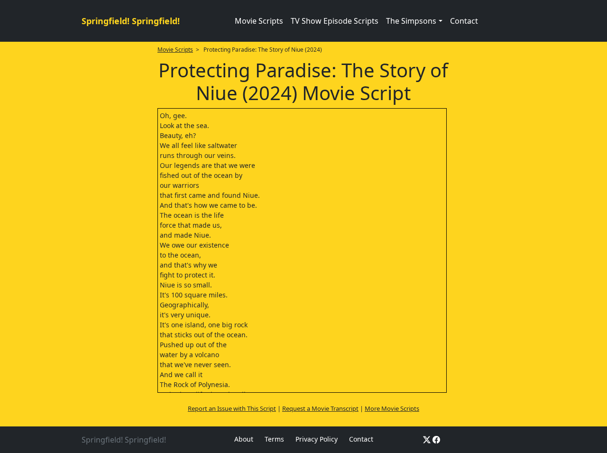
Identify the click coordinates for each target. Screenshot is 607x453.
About (243, 439)
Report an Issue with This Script (232, 408)
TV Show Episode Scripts (334, 21)
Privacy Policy (316, 439)
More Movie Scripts (392, 408)
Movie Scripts (259, 21)
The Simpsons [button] (411, 21)
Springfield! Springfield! (131, 21)
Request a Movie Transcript (320, 408)
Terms (274, 439)
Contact (464, 21)
